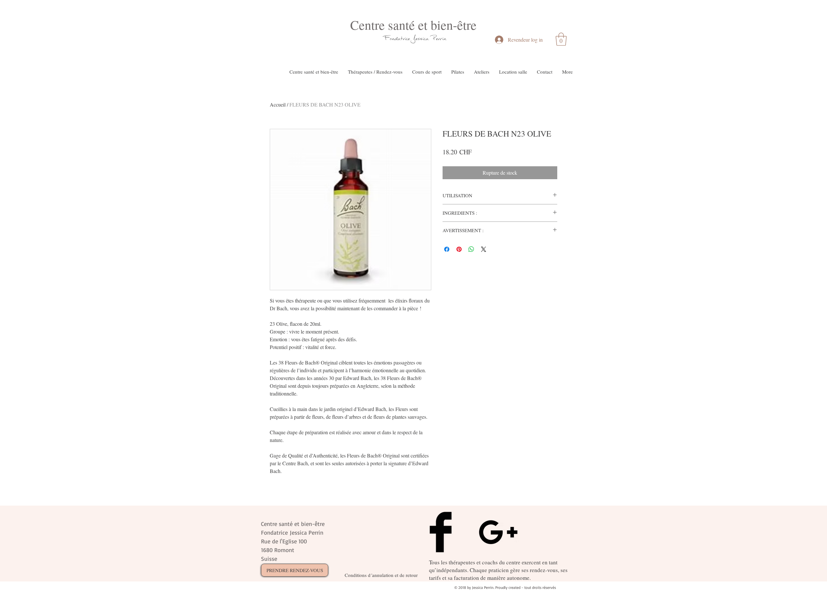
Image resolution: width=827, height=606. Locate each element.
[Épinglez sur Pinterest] (459, 249)
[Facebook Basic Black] (440, 532)
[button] (561, 39)
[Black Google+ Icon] (498, 532)
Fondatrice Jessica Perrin (415, 38)
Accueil (278, 104)
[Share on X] (483, 249)
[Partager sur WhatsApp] (471, 249)
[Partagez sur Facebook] (447, 249)
